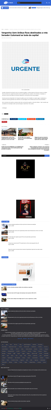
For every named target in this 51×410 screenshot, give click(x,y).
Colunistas (40, 346)
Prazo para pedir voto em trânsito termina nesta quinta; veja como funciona (23, 388)
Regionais (22, 360)
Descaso (40, 349)
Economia (29, 351)
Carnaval (20, 346)
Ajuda (7, 344)
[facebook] (47, 408)
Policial (3, 360)
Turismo (20, 362)
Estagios (28, 353)
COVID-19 (17, 349)
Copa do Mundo (5, 349)
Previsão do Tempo (14, 360)
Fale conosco (30, 338)
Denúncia (35, 349)
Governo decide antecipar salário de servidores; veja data (19, 287)
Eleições (45, 351)
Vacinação (39, 362)
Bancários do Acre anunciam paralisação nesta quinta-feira (19, 382)
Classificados (33, 346)
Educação (40, 351)
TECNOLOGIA (4, 362)
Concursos (46, 346)
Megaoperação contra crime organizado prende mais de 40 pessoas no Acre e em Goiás (8, 138)
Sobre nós (20, 338)
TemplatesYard (10, 408)
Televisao (10, 362)
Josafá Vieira (35, 355)
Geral (16, 355)
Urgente (25, 362)
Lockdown (4, 357)
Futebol (3, 355)
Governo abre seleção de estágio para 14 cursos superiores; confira (22, 298)
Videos (3, 364)
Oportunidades (35, 357)
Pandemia (41, 357)
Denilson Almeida (29, 349)
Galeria (12, 355)
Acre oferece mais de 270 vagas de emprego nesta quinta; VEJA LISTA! (22, 376)
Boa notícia (40, 344)
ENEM (14, 353)
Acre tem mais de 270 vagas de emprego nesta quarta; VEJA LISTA (21, 292)
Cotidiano (11, 349)
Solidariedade (42, 360)
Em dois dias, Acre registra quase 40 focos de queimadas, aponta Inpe (25, 138)
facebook (47, 155)
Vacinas (44, 362)
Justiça (40, 355)
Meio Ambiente (17, 357)
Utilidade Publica (32, 362)
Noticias (23, 357)
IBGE (25, 355)
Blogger (20, 408)
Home (2, 29)
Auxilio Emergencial (27, 344)
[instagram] (49, 408)
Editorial (34, 351)
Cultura (22, 349)
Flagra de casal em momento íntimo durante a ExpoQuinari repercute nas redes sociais (41, 138)
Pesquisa (47, 357)
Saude (27, 360)
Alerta (11, 344)
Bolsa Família (4, 346)
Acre (3, 344)
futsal (8, 355)
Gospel (21, 355)
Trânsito (15, 362)
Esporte (18, 353)
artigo (20, 344)
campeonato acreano (13, 346)
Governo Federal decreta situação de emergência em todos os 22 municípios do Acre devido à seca (27, 369)
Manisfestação (10, 357)
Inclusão (29, 355)
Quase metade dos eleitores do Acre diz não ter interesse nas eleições (22, 224)
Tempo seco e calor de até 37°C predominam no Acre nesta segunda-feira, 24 (23, 243)
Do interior (24, 351)
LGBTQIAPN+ (46, 355)
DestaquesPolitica (11, 351)
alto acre (15, 344)
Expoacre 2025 (34, 353)
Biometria (34, 344)
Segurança (36, 360)
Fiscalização (46, 353)
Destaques (29, 7)
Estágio (23, 353)
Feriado (40, 353)
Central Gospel (26, 346)
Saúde (31, 360)
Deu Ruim (18, 351)
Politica (8, 360)
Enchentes (9, 353)
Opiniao (28, 357)
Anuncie (25, 338)
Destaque (46, 349)
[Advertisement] (25, 18)
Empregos (4, 353)
